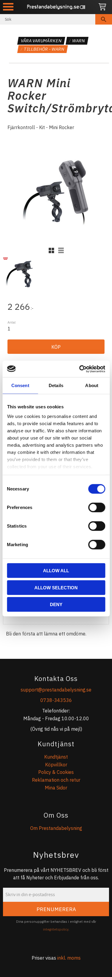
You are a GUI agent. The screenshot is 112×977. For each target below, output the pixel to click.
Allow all (56, 570)
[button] (8, 6)
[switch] (96, 507)
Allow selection (56, 587)
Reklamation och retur (56, 780)
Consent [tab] (20, 385)
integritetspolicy (55, 929)
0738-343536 (56, 700)
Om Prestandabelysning (56, 828)
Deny (56, 604)
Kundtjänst (56, 757)
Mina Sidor (56, 788)
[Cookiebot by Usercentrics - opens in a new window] (79, 369)
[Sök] (103, 19)
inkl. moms (69, 958)
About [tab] (91, 385)
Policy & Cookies (56, 772)
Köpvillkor (56, 765)
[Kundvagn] (102, 7)
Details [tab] (56, 385)
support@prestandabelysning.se (56, 690)
